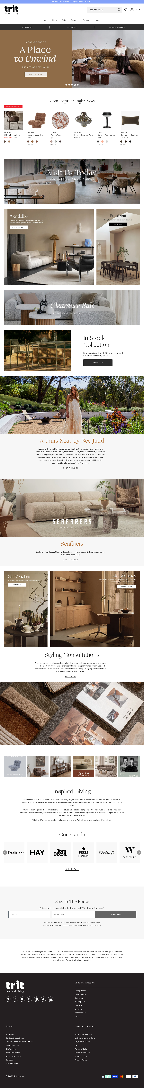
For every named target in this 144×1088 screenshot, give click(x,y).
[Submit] (119, 9)
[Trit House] (11, 10)
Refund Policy (81, 1056)
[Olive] (121, 142)
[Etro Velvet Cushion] (130, 117)
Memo (98, 20)
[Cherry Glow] (102, 142)
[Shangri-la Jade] (56, 142)
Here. (99, 925)
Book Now (70, 676)
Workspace (80, 1002)
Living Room (80, 991)
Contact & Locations (15, 1038)
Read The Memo (13, 1053)
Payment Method (82, 1042)
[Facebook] (15, 999)
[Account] (132, 9)
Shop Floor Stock (13, 1056)
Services (86, 20)
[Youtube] (22, 999)
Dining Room (80, 994)
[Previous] (5, 852)
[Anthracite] (98, 142)
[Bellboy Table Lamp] (107, 117)
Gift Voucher (11, 1049)
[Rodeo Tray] (60, 117)
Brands (74, 20)
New (45, 20)
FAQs (77, 1045)
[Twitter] (8, 999)
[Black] (130, 142)
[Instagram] (29, 999)
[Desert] (107, 142)
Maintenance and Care (85, 1038)
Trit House (19, 1076)
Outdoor (78, 1005)
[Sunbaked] (37, 142)
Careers (9, 1060)
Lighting (78, 1009)
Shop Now (98, 363)
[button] (66, 84)
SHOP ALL (72, 869)
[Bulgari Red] (51, 142)
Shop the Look (71, 468)
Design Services (13, 1045)
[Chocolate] (126, 142)
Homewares (80, 1013)
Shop (54, 20)
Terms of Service (82, 1053)
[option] (72, 2)
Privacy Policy (81, 1060)
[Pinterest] (36, 999)
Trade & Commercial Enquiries (19, 1042)
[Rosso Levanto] (60, 142)
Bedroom (79, 998)
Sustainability (12, 1063)
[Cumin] (9, 142)
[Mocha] (5, 142)
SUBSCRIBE (116, 914)
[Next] (139, 852)
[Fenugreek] (32, 142)
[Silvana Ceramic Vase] (83, 117)
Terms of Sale (81, 1049)
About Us (10, 1034)
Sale (64, 20)
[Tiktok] (43, 999)
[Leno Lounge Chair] (37, 117)
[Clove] (28, 142)
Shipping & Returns (83, 1034)
